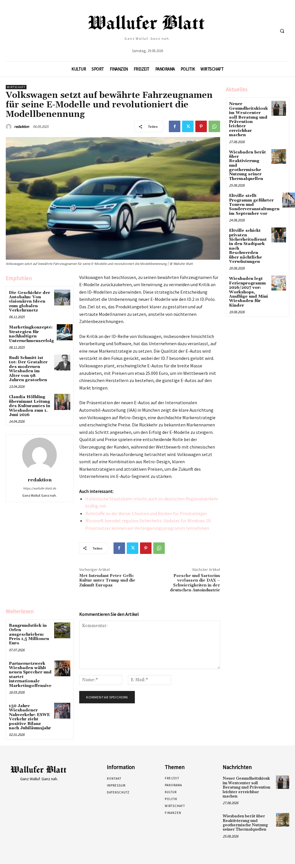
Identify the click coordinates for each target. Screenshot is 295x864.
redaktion (21, 126)
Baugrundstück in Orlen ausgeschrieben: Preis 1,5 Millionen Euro (29, 634)
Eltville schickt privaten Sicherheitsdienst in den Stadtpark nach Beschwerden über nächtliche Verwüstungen (248, 246)
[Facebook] (174, 126)
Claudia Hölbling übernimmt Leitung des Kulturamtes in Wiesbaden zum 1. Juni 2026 (29, 405)
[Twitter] (188, 126)
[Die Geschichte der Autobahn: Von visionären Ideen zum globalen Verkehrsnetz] (62, 297)
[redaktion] (9, 127)
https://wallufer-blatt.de (39, 488)
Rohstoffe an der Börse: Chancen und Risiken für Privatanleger (146, 513)
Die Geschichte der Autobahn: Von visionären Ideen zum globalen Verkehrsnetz (29, 301)
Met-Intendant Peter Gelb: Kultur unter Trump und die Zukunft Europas (107, 580)
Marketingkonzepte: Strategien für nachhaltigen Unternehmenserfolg (31, 334)
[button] (282, 31)
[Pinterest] (201, 126)
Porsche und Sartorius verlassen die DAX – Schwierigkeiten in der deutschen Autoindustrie (195, 583)
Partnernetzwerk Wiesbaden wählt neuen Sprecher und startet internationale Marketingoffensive (30, 674)
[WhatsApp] (214, 126)
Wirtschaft (16, 87)
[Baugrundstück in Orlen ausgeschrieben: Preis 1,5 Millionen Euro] (62, 630)
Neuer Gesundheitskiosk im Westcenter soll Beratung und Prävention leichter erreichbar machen (248, 119)
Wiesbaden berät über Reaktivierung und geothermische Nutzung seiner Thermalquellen (245, 823)
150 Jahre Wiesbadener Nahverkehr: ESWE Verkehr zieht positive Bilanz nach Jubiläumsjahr (30, 717)
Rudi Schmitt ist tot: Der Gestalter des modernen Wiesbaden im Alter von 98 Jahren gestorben (28, 369)
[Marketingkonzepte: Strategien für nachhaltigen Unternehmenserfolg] (65, 332)
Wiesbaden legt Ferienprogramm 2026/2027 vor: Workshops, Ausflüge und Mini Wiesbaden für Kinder (248, 292)
